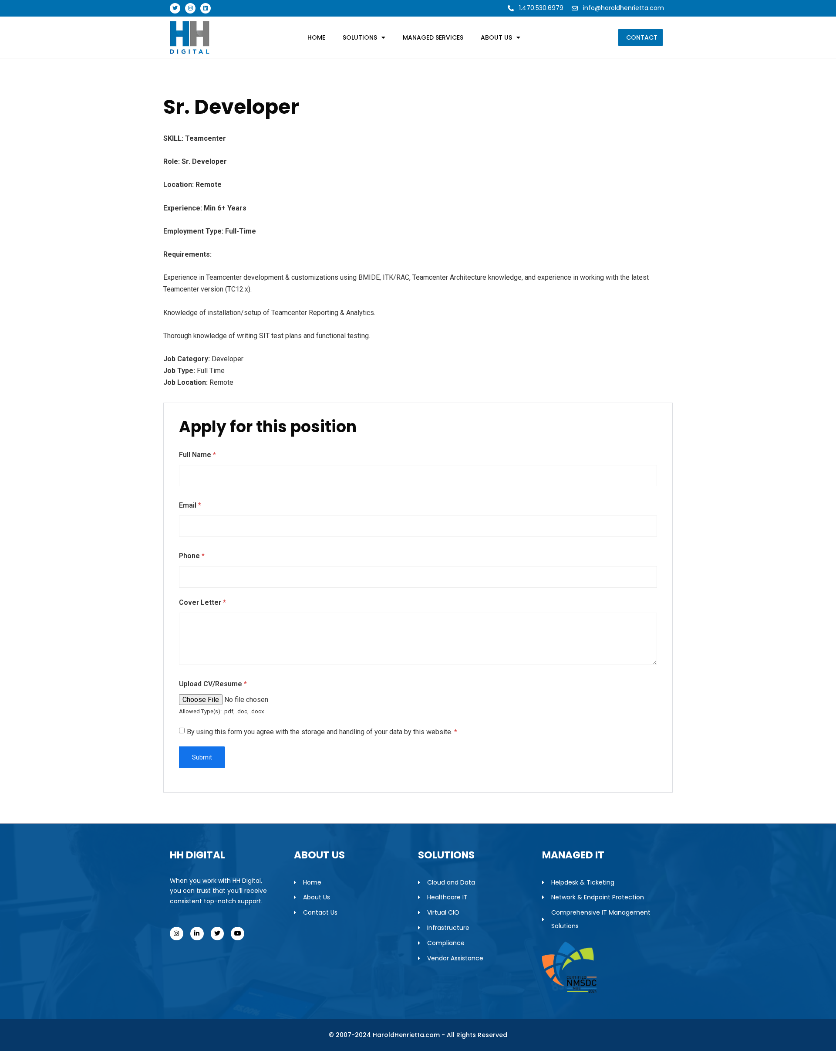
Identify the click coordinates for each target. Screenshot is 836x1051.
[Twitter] (175, 8)
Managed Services (433, 37)
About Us (496, 37)
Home (316, 37)
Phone (192, 556)
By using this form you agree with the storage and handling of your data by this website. (322, 732)
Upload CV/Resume (213, 684)
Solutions (360, 37)
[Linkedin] (205, 8)
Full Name (197, 455)
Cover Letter (202, 602)
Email (190, 505)
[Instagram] (190, 8)
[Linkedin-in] (197, 933)
